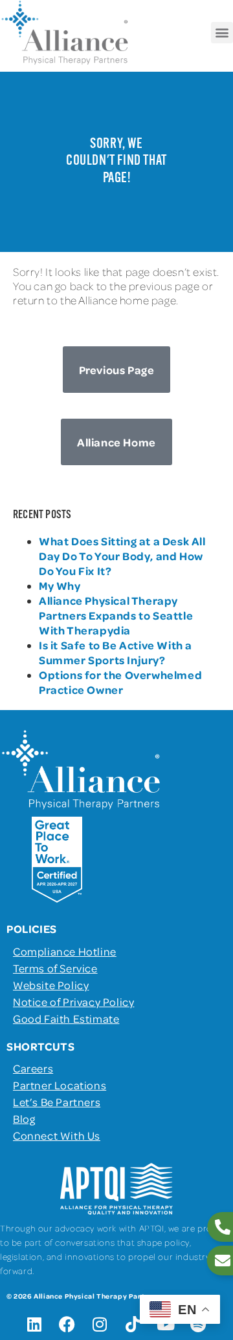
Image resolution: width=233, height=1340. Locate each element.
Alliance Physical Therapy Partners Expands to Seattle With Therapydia (116, 615)
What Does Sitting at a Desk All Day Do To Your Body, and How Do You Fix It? (122, 556)
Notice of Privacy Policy (73, 1001)
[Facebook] (67, 1324)
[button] (222, 32)
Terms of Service (55, 968)
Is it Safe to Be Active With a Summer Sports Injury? (115, 652)
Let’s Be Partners (56, 1101)
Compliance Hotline (64, 951)
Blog (24, 1118)
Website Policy (51, 985)
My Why (60, 585)
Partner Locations (59, 1085)
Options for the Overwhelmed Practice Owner (120, 681)
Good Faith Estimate (66, 1018)
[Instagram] (100, 1324)
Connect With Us (56, 1135)
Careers (33, 1068)
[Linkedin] (34, 1324)
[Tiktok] (132, 1324)
